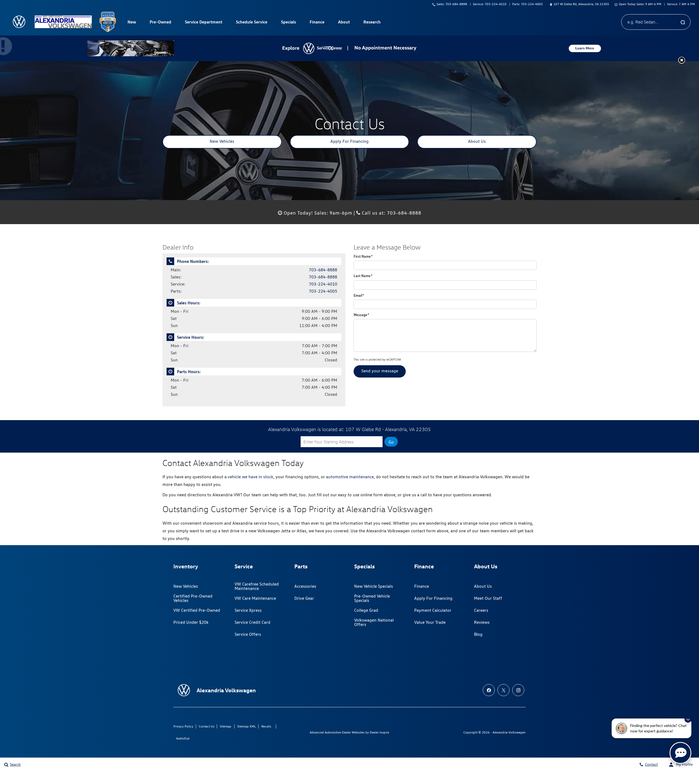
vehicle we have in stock (250, 476)
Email (359, 295)
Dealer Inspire (379, 732)
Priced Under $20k (191, 622)
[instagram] (518, 690)
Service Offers (248, 634)
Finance (421, 586)
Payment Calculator (432, 610)
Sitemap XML (246, 726)
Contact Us (206, 726)
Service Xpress (248, 610)
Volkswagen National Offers (374, 622)
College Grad (366, 610)
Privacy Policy (183, 726)
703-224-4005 (323, 291)
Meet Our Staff (488, 598)
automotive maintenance (350, 476)
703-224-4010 (323, 284)
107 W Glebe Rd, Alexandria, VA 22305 (581, 4)
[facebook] (489, 690)
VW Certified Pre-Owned (196, 610)
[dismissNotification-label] (688, 719)
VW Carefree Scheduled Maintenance (257, 586)
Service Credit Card (252, 622)
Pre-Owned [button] (160, 23)
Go (391, 442)
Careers (481, 610)
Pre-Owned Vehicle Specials (372, 598)
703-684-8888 (323, 269)
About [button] (344, 23)
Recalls (266, 726)
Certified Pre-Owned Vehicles (192, 598)
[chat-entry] (680, 753)
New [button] (132, 23)
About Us (477, 141)
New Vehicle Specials (373, 586)
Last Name (363, 276)
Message (361, 315)
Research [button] (372, 23)
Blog (478, 634)
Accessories (305, 586)
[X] (503, 690)
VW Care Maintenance (255, 598)
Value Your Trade (430, 622)
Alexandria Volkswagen (509, 732)
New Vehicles (222, 141)
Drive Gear (304, 598)
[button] (681, 60)
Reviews (482, 622)
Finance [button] (316, 23)
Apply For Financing (349, 141)
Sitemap (225, 726)
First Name (363, 256)
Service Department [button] (203, 23)
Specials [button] (288, 23)
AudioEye (182, 738)
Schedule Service (251, 22)
